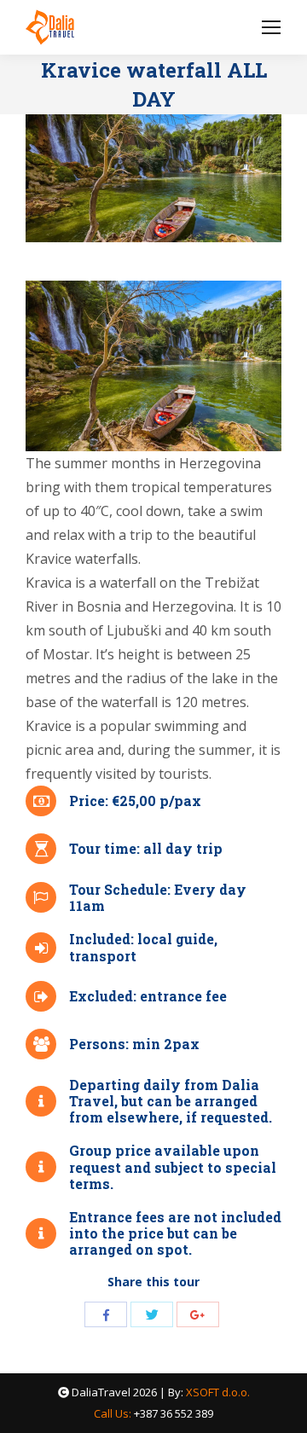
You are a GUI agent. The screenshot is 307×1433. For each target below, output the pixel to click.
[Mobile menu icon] (271, 27)
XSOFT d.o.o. (218, 1392)
